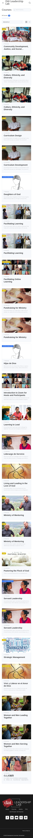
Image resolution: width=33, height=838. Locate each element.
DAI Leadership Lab (14, 2)
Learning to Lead (12, 424)
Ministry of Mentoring (14, 515)
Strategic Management (14, 657)
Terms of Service (26, 830)
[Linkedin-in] (12, 817)
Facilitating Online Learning (12, 280)
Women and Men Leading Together (16, 716)
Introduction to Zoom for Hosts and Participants (15, 394)
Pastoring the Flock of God (16, 571)
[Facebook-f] (7, 817)
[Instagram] (21, 817)
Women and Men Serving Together (15, 745)
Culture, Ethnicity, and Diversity (14, 76)
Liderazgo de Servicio (14, 454)
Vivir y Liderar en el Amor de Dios (16, 684)
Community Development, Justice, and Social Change (16, 47)
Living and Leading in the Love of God (15, 484)
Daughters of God (12, 194)
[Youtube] (16, 817)
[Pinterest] (25, 817)
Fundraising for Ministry (15, 308)
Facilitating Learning (13, 224)
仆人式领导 (9, 776)
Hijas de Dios (10, 363)
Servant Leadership (13, 598)
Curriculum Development (15, 165)
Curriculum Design (13, 135)
